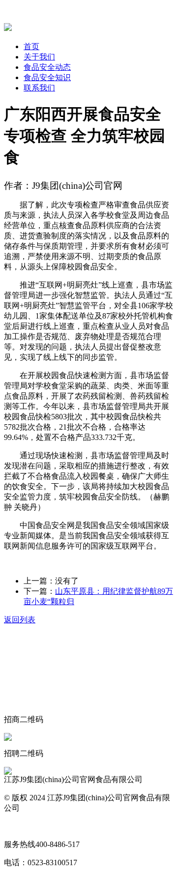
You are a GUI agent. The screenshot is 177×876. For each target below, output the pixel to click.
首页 (31, 46)
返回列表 (19, 619)
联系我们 (39, 88)
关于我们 (39, 57)
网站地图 (19, 826)
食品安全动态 (47, 67)
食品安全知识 (47, 77)
